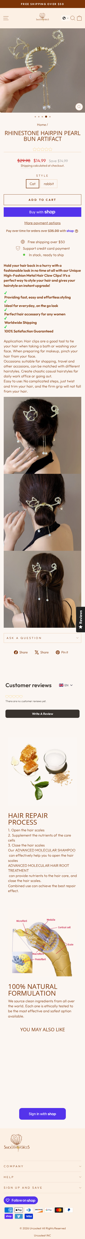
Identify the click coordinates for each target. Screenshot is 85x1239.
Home (41, 125)
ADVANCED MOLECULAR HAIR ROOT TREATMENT (38, 868)
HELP (9, 1177)
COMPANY (14, 1166)
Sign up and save (23, 1187)
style (42, 175)
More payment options (42, 222)
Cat (33, 183)
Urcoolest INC (42, 1235)
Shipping (26, 166)
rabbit (49, 183)
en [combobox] (66, 685)
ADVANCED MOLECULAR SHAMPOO (45, 850)
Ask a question (24, 638)
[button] (65, 18)
